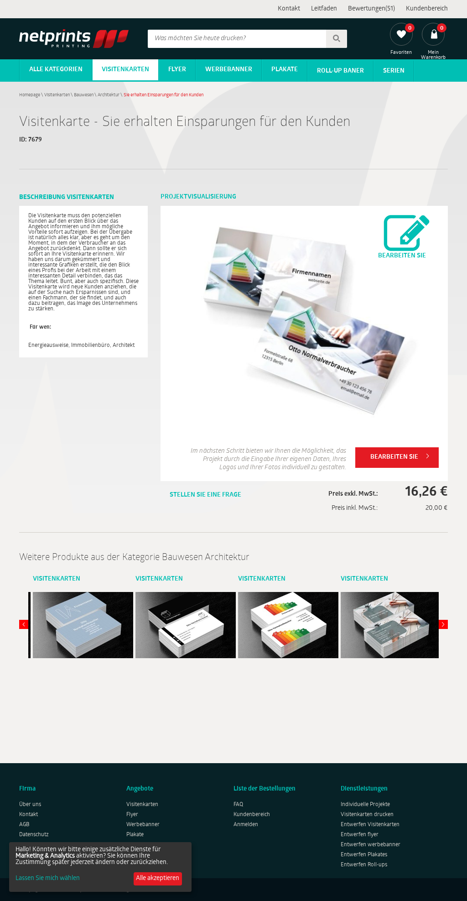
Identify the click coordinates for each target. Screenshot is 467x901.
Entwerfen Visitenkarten (370, 825)
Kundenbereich (427, 8)
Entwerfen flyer (360, 835)
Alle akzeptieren (157, 878)
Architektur (108, 95)
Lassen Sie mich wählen (48, 878)
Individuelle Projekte (365, 804)
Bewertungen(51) (371, 8)
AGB (24, 825)
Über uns (30, 804)
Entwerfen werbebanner (370, 845)
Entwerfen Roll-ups (364, 865)
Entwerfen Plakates (364, 855)
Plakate (284, 69)
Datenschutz (34, 835)
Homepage (29, 95)
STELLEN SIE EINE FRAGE (205, 495)
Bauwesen (83, 95)
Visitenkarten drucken (367, 814)
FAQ (238, 804)
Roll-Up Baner (340, 71)
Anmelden (246, 825)
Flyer (177, 69)
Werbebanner (228, 69)
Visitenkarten (125, 69)
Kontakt (289, 8)
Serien (394, 71)
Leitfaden (324, 8)
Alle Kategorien (56, 69)
